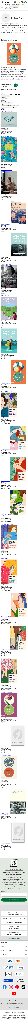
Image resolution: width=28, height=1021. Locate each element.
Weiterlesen (4, 35)
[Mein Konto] (18, 2)
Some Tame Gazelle (6, 658)
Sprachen (3, 100)
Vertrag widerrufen (14, 938)
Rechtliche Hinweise (14, 888)
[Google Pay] (20, 968)
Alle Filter (3, 109)
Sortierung (3, 97)
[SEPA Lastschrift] (9, 968)
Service (3, 946)
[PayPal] (19, 974)
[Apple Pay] (8, 974)
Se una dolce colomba (6, 170)
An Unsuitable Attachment (7, 327)
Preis (2, 101)
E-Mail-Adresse (5, 892)
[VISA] (10, 961)
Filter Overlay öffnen (5, 96)
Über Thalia (4, 942)
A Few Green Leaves (6, 111)
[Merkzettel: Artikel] (22, 2)
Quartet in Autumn (6, 224)
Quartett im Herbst (14, 53)
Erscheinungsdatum (5, 105)
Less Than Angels (5, 514)
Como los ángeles (5, 813)
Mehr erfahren (5, 82)
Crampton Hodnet (5, 449)
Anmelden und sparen (14, 900)
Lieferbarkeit (4, 103)
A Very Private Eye (6, 256)
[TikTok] (23, 987)
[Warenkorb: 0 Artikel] (25, 2)
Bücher (2, 98)
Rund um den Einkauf (7, 951)
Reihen (2, 104)
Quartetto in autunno (6, 264)
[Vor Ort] (15, 2)
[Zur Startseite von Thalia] (9, 2)
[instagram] (11, 987)
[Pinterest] (17, 987)
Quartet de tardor (5, 746)
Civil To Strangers (5, 649)
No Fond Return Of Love (7, 391)
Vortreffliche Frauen (6, 755)
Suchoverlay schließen (14, 6)
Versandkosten (22, 1018)
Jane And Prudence (6, 616)
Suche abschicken (9, 8)
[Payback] (8, 981)
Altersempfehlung (5, 107)
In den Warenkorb (16, 85)
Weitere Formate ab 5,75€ (8, 89)
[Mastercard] (18, 961)
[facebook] (5, 987)
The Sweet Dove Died (6, 136)
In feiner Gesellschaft (6, 692)
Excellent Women (5, 481)
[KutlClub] (20, 981)
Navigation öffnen (2, 7)
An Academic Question (7, 524)
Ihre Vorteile (4, 955)
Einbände (3, 108)
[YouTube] (14, 994)
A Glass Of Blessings (6, 558)
